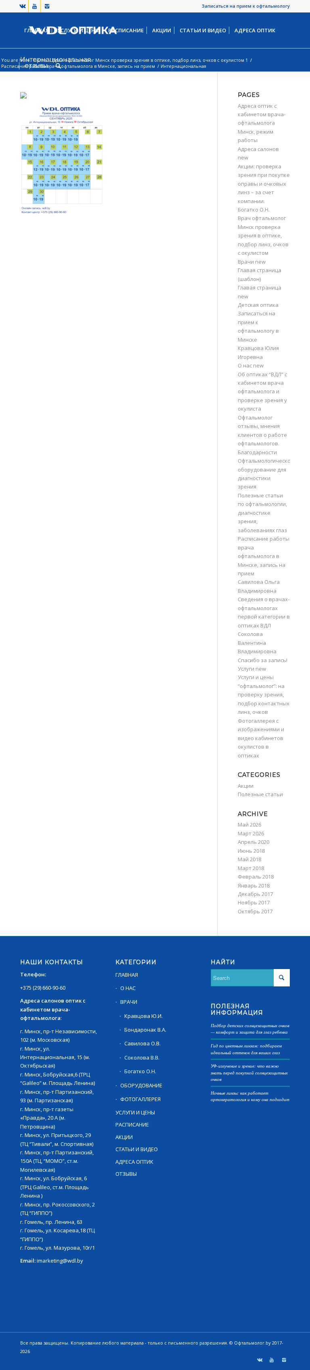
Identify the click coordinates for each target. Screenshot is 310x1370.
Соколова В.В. (141, 1057)
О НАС (128, 988)
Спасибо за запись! (262, 660)
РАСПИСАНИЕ (132, 1124)
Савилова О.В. (142, 1043)
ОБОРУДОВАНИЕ (141, 1085)
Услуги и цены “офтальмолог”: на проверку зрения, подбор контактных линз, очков (263, 694)
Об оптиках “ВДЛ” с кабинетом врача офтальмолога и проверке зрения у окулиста (262, 392)
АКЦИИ (124, 1137)
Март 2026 (251, 833)
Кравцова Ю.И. (143, 1016)
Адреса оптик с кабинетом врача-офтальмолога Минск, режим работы (261, 123)
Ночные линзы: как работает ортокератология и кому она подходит (250, 1096)
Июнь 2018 (251, 850)
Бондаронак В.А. (145, 1029)
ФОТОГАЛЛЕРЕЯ (140, 1099)
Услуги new (252, 668)
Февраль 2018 (256, 876)
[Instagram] (47, 6)
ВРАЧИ (128, 1001)
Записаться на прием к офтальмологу (246, 6)
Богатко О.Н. (254, 209)
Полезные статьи (260, 794)
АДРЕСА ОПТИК (134, 1161)
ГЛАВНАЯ (126, 974)
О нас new (251, 365)
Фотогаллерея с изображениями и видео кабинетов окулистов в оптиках (261, 738)
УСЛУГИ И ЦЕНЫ (135, 1112)
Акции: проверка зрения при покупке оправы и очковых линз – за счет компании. (264, 184)
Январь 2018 (254, 885)
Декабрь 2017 (255, 894)
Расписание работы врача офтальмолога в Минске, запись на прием (263, 556)
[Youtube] (34, 6)
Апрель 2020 (253, 841)
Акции (245, 785)
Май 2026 (249, 824)
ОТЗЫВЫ (126, 1173)
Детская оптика (258, 304)
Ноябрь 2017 (254, 902)
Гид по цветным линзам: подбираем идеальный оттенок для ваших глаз (246, 1049)
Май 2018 (249, 859)
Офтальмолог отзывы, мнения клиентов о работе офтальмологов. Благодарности (262, 435)
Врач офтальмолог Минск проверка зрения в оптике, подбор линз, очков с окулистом (263, 235)
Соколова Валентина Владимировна (257, 642)
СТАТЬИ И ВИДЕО (136, 1149)
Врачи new (252, 261)
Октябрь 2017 (255, 911)
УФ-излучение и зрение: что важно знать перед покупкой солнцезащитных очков (249, 1072)
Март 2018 (251, 868)
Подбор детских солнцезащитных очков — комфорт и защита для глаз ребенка (250, 1028)
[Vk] (22, 6)
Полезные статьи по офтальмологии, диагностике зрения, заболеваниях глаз (262, 513)
